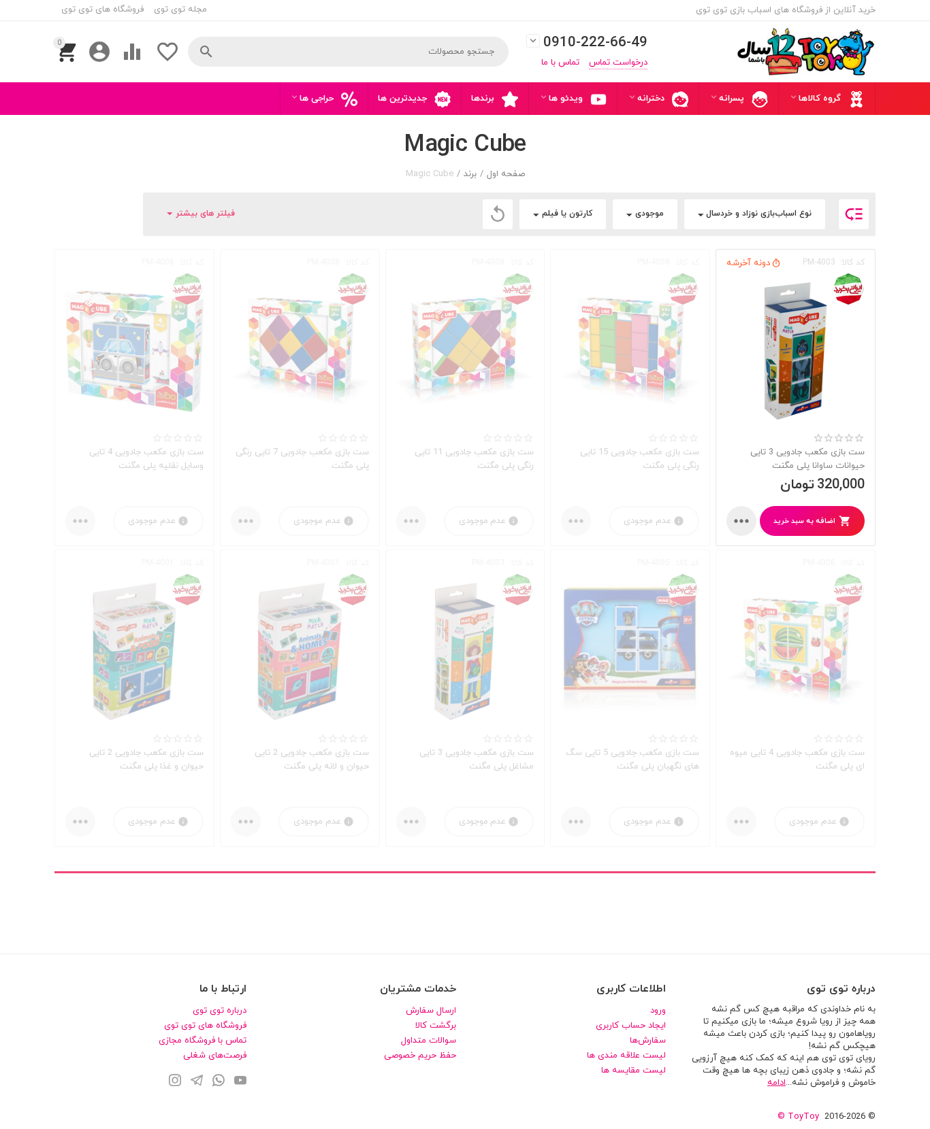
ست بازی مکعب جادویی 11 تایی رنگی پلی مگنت (474, 459)
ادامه (776, 1083)
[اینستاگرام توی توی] (175, 1081)
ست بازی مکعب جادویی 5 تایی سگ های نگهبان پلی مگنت (632, 760)
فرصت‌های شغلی (214, 1055)
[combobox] (348, 52)
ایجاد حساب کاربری (631, 1026)
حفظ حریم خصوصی (420, 1055)
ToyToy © (798, 1117)
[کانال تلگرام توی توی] (197, 1081)
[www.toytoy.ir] (806, 51)
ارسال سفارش (431, 1011)
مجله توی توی (180, 9)
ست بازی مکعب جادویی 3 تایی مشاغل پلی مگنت (476, 760)
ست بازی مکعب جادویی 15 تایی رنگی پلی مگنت (639, 459)
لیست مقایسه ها (633, 1070)
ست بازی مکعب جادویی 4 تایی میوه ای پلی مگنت (797, 760)
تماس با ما (560, 62)
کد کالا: (852, 262)
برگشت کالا (435, 1026)
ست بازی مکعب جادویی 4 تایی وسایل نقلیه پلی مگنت (146, 459)
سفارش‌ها (648, 1040)
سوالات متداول (428, 1040)
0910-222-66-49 (595, 43)
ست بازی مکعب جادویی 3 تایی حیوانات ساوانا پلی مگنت (807, 459)
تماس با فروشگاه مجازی (202, 1040)
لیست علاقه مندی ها (626, 1055)
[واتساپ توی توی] (218, 1081)
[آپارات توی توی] (240, 1081)
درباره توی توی (219, 1011)
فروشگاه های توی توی (102, 9)
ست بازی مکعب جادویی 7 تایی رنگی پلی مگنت (302, 459)
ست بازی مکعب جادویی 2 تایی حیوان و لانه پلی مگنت (312, 760)
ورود (658, 1011)
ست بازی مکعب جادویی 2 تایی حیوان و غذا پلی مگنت (146, 760)
